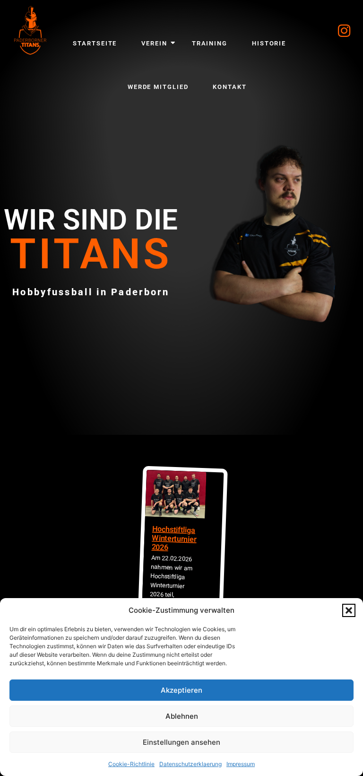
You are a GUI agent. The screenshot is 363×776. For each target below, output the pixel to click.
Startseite (95, 43)
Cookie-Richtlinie (131, 763)
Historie (269, 43)
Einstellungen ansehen (181, 742)
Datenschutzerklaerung (190, 763)
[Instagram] (344, 31)
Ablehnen (181, 716)
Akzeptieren (181, 690)
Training (209, 43)
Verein (154, 43)
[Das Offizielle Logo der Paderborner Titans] (30, 30)
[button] (349, 610)
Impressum (240, 763)
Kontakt (229, 86)
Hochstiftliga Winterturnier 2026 (174, 538)
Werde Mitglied (158, 86)
